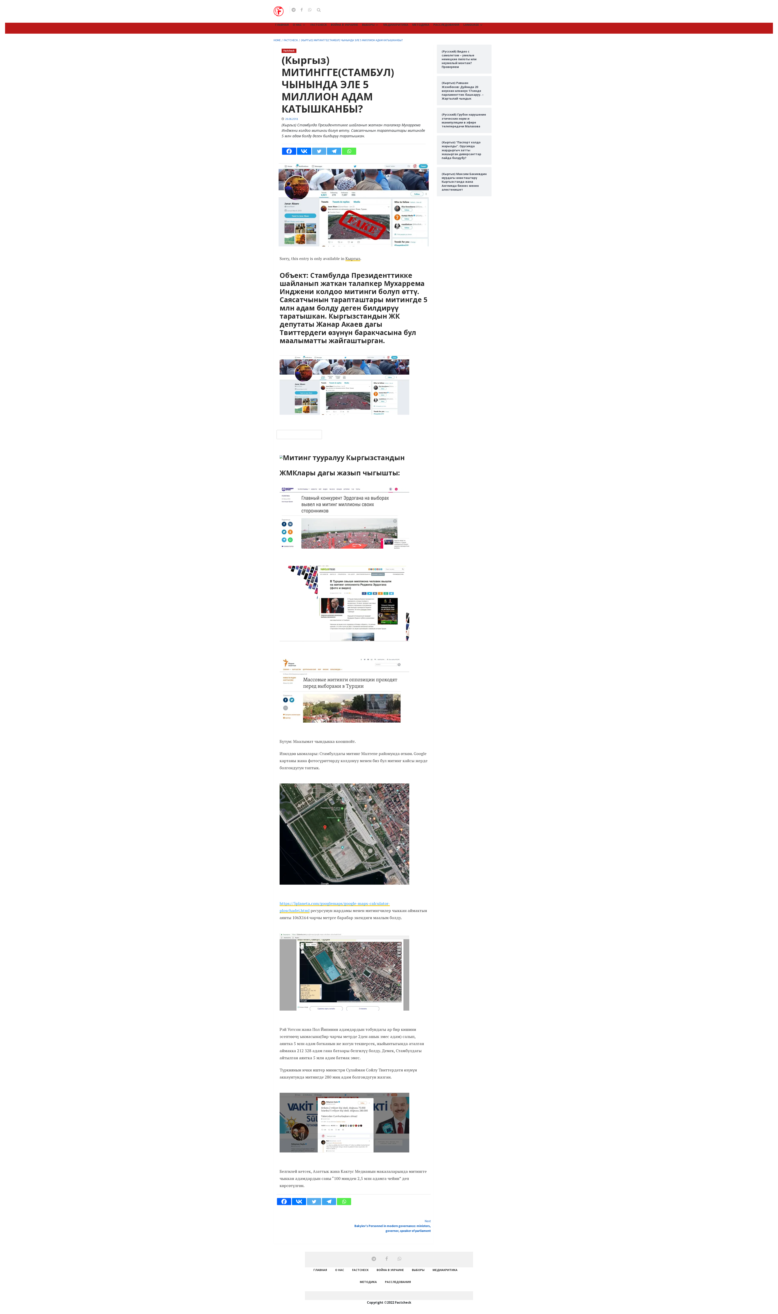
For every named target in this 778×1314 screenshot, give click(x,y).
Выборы (368, 25)
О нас (297, 25)
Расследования (446, 25)
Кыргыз (352, 258)
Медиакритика (395, 25)
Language (471, 25)
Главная (282, 25)
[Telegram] (334, 151)
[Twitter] (319, 151)
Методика (420, 25)
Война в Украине (344, 25)
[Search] (318, 10)
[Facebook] (289, 151)
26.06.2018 (291, 119)
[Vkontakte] (304, 151)
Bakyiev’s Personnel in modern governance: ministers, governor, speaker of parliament (392, 1226)
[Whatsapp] (349, 151)
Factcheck (318, 25)
